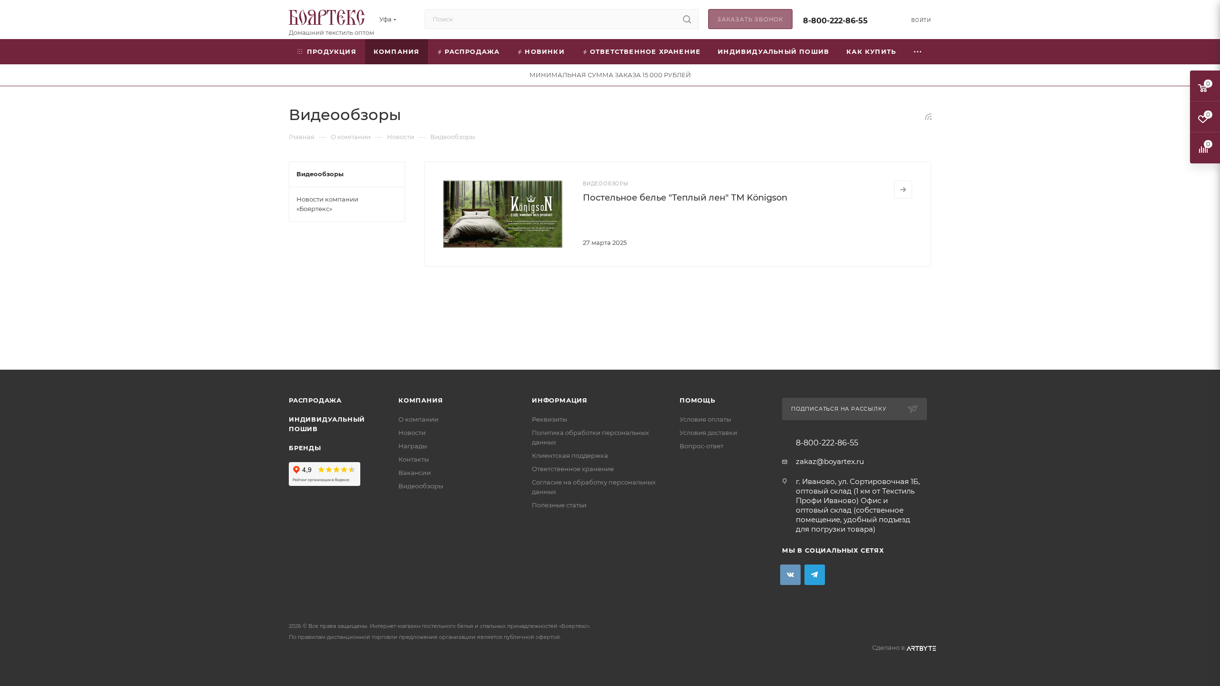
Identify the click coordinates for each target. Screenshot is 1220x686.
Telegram (814, 575)
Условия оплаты (705, 419)
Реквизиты (549, 419)
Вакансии (414, 472)
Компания (420, 400)
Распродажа (315, 400)
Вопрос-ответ (701, 446)
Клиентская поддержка (570, 455)
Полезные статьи (559, 505)
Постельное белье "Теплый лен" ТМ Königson (685, 197)
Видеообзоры (420, 486)
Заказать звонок (750, 19)
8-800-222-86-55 (835, 20)
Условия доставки (708, 432)
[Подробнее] (903, 190)
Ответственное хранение (573, 469)
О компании (418, 419)
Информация (560, 400)
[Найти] (687, 19)
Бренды (305, 448)
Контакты (413, 459)
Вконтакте (790, 575)
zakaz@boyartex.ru (830, 461)
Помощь (697, 400)
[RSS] (928, 116)
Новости (412, 432)
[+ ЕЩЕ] (918, 51)
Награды (412, 446)
